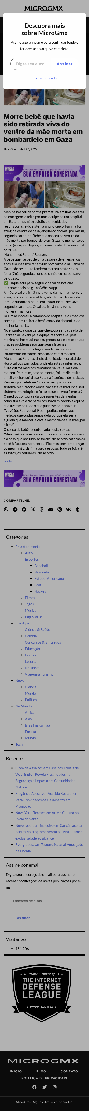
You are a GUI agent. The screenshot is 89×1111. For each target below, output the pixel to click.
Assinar (65, 63)
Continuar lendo (45, 78)
